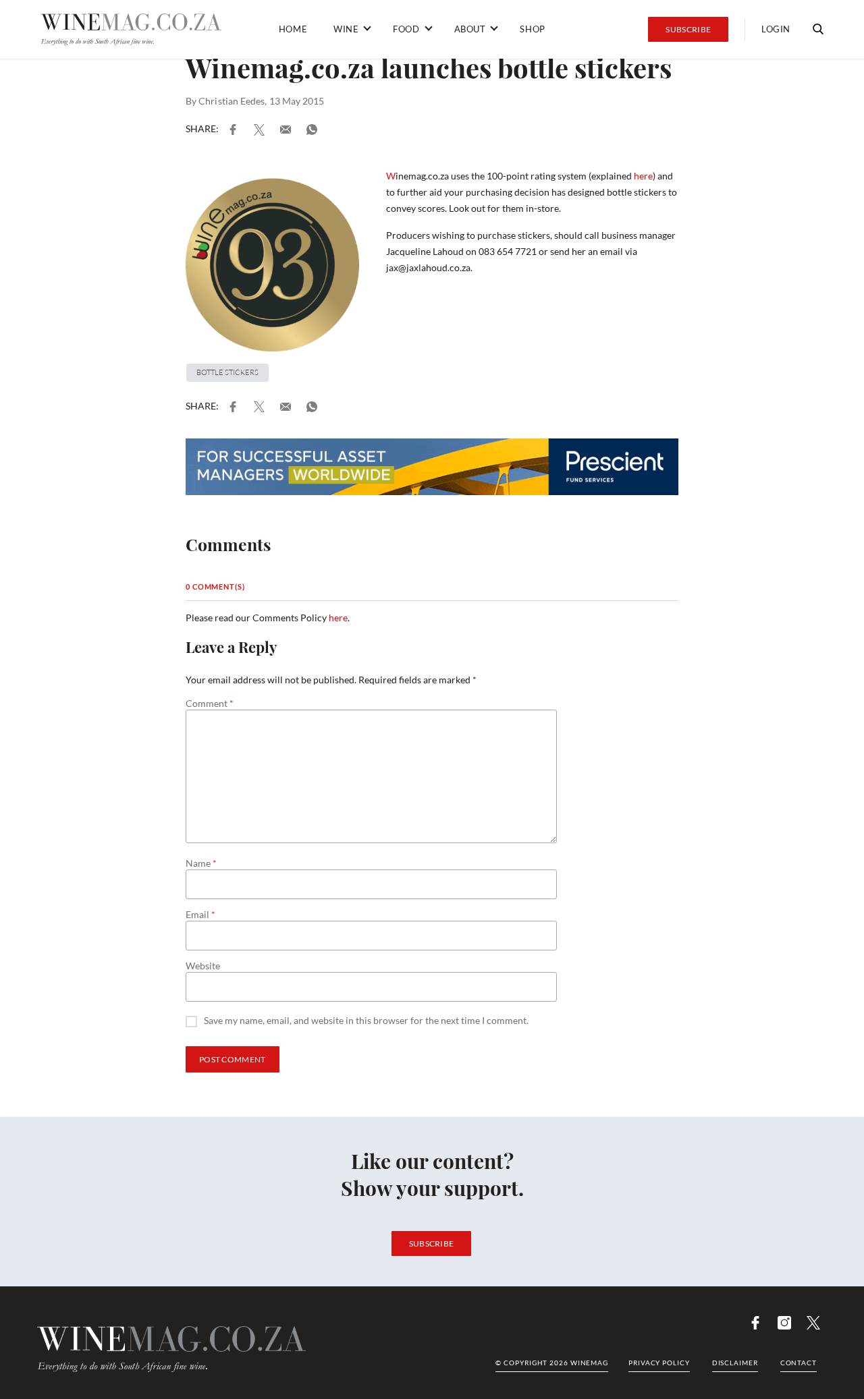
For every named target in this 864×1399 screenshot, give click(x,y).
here (643, 175)
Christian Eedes (231, 101)
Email (200, 914)
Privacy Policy (659, 1363)
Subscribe (688, 29)
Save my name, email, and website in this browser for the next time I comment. (366, 1021)
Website (203, 966)
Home (293, 29)
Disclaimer (735, 1363)
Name (201, 863)
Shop (532, 29)
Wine (345, 29)
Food (406, 29)
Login (775, 29)
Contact (798, 1363)
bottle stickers (227, 372)
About (470, 29)
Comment (210, 703)
